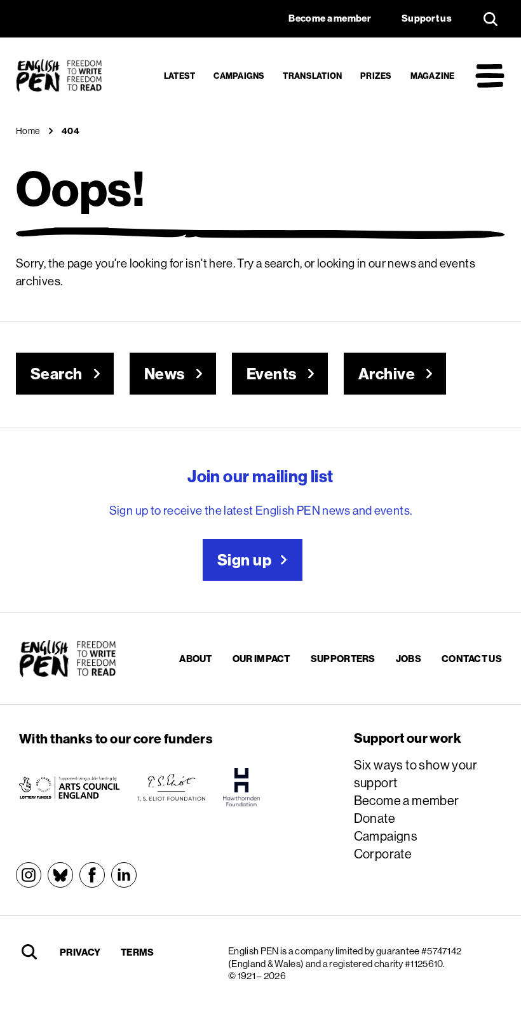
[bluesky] (60, 875)
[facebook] (92, 875)
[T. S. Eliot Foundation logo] (171, 787)
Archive (386, 373)
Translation (312, 76)
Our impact (261, 659)
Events (272, 373)
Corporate (383, 854)
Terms (137, 952)
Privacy (80, 952)
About (195, 659)
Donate (374, 818)
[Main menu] (490, 75)
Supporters (343, 659)
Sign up (244, 559)
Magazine (432, 76)
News (164, 373)
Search (56, 373)
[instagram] (28, 875)
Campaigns (238, 76)
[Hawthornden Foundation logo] (241, 787)
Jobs (408, 659)
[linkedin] (124, 875)
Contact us (472, 659)
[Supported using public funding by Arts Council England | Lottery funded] (69, 787)
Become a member (406, 800)
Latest (180, 76)
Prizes (376, 76)
